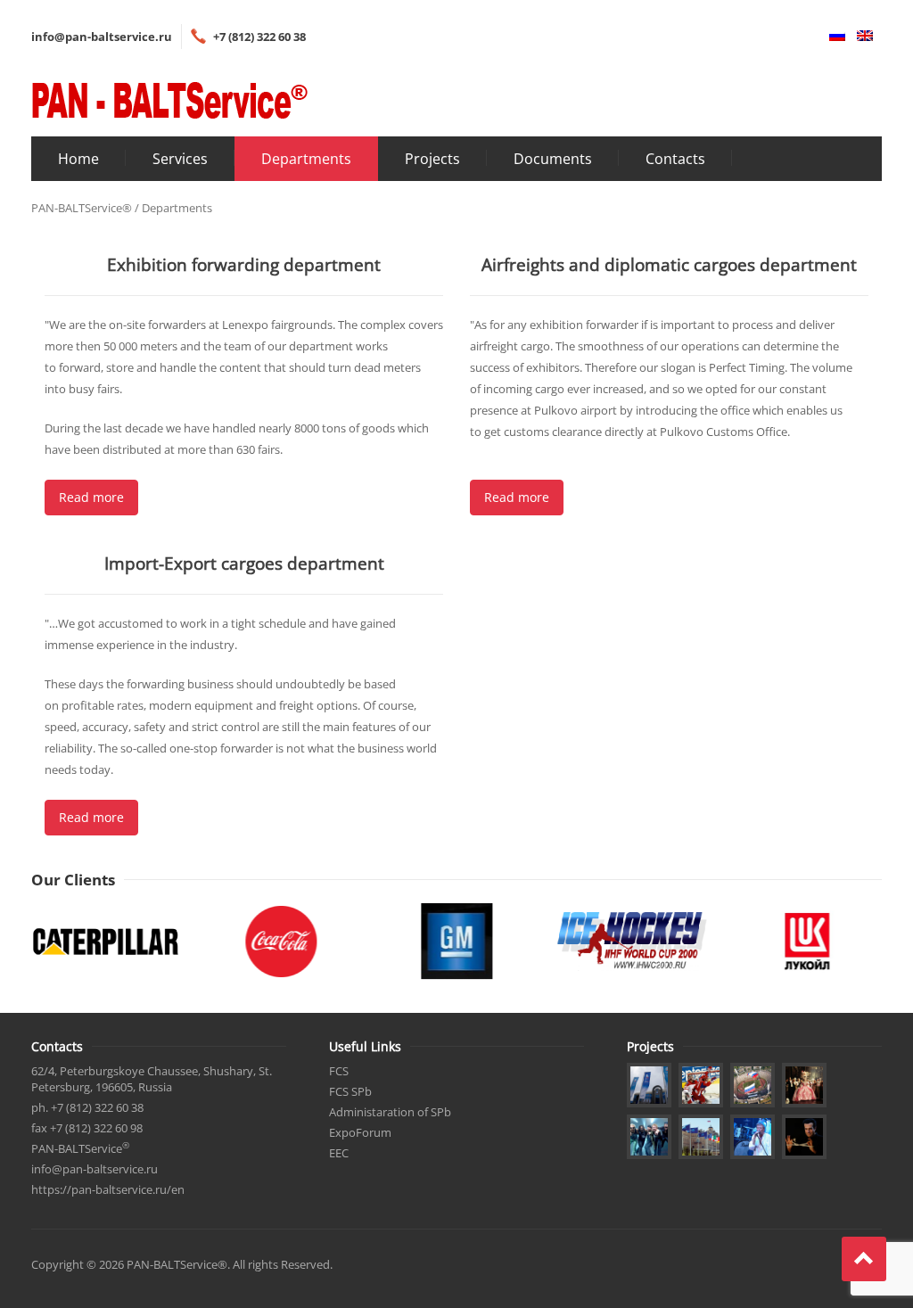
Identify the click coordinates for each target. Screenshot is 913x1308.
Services (180, 159)
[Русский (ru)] (832, 37)
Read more (91, 497)
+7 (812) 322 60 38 (259, 37)
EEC (339, 1153)
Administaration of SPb (390, 1112)
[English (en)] (860, 37)
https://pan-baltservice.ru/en (108, 1189)
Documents (553, 159)
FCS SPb (350, 1091)
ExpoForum (360, 1132)
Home (78, 159)
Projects (432, 159)
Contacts (675, 159)
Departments (306, 159)
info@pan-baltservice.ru (101, 37)
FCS (339, 1071)
